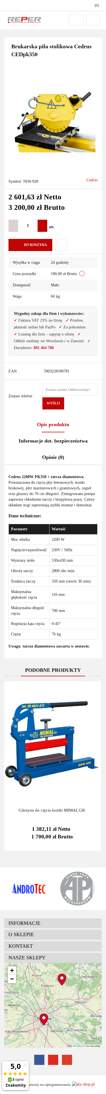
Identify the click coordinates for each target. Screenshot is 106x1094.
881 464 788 (44, 348)
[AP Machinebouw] (77, 889)
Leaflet (78, 1045)
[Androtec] (28, 889)
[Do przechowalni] (61, 245)
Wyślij (53, 403)
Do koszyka (35, 245)
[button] (53, 923)
